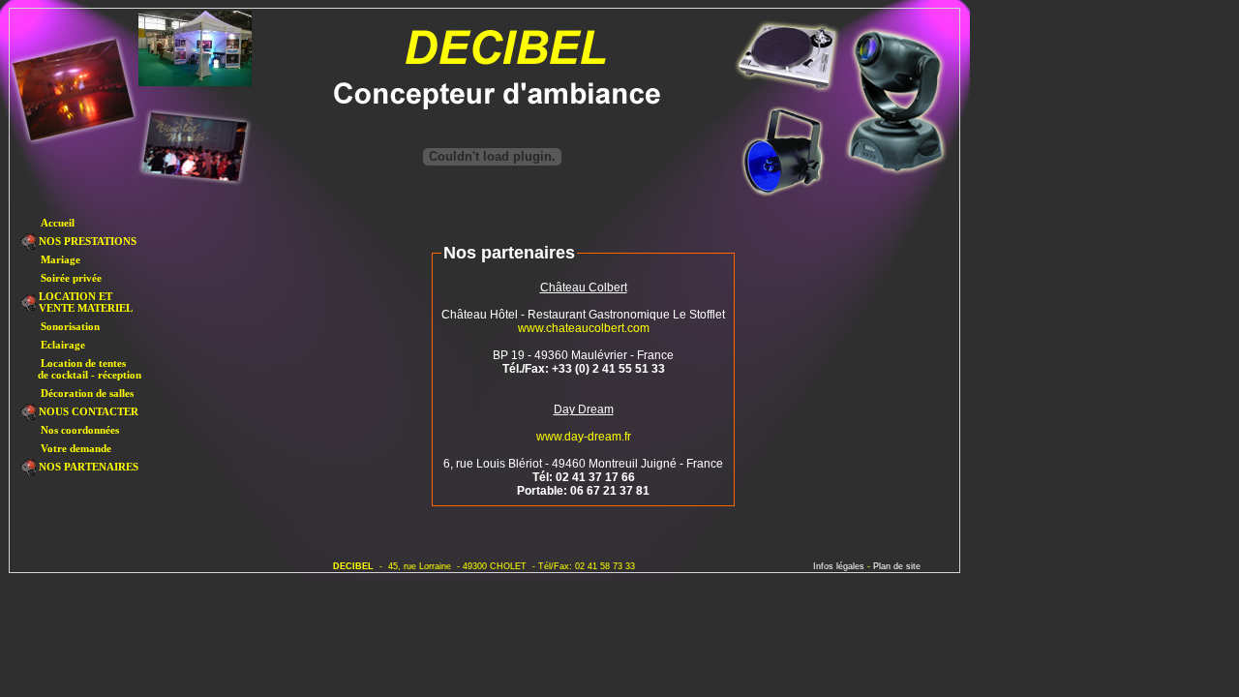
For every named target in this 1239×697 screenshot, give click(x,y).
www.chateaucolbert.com (584, 328)
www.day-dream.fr (583, 436)
